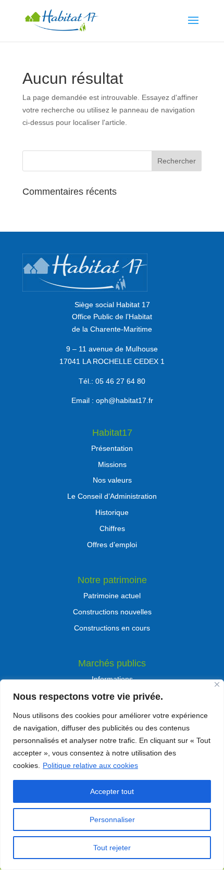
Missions (112, 464)
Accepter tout (112, 791)
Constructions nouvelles (112, 612)
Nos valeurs (112, 480)
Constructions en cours (112, 628)
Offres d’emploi (112, 544)
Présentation (112, 448)
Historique (112, 512)
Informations (112, 679)
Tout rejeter (112, 847)
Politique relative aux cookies (90, 765)
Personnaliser (112, 819)
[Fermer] (217, 684)
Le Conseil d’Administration (112, 496)
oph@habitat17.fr (124, 400)
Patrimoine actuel (112, 595)
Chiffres (112, 528)
